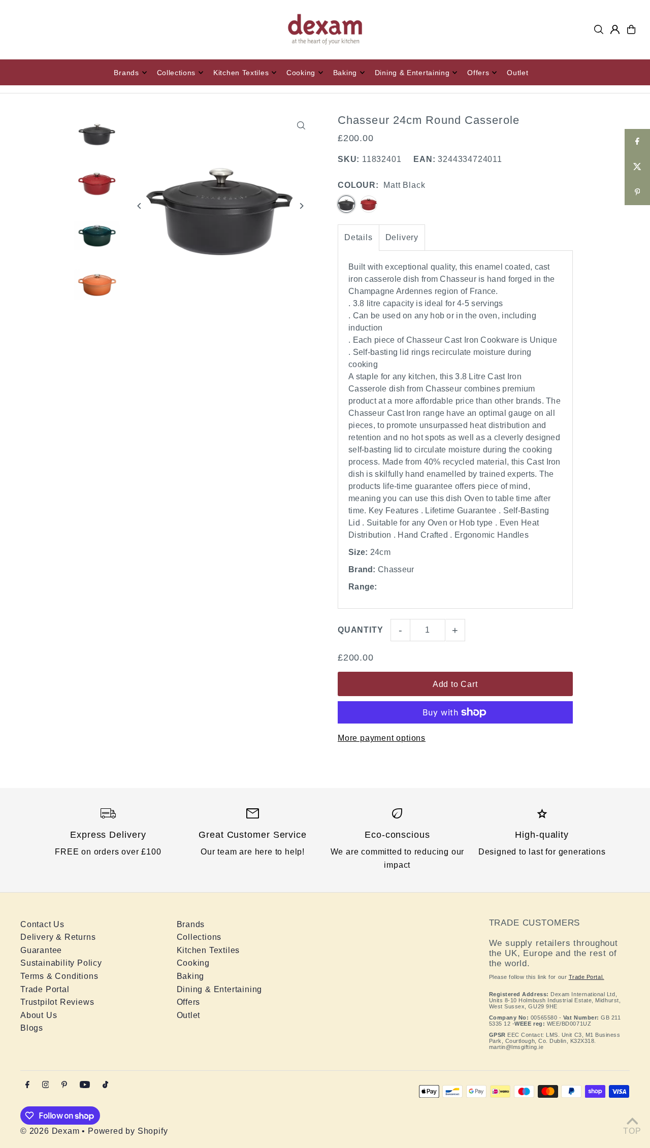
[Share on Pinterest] (637, 192)
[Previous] (139, 205)
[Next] (300, 205)
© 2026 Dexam (50, 1131)
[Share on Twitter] (637, 167)
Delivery (401, 237)
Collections (199, 937)
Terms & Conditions (59, 976)
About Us (38, 1015)
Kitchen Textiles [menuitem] (241, 73)
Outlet (189, 1015)
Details (358, 237)
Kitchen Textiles (208, 950)
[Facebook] (27, 1085)
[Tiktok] (105, 1085)
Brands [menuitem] (126, 73)
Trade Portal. (586, 977)
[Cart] (631, 29)
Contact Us (42, 924)
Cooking (193, 963)
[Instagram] (45, 1085)
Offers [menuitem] (478, 73)
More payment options (382, 738)
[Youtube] (85, 1085)
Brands (191, 924)
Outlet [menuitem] (517, 73)
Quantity (360, 630)
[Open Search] (598, 29)
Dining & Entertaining (220, 989)
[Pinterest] (64, 1085)
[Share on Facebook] (637, 141)
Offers (189, 1002)
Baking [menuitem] (345, 73)
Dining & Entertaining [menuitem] (412, 73)
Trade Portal (45, 989)
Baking (191, 976)
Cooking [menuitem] (300, 73)
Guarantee (41, 950)
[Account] (615, 29)
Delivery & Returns (57, 937)
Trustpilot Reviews (57, 1002)
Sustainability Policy (61, 963)
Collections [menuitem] (176, 73)
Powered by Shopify (128, 1131)
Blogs (31, 1028)
